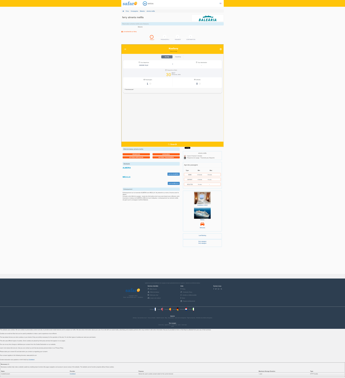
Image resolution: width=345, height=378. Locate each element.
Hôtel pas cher (154, 295)
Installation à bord (202, 205)
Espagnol (167, 309)
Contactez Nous (187, 292)
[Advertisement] (54, 261)
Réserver (136, 154)
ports (172, 326)
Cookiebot (31, 359)
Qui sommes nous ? (132, 297)
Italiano (190, 309)
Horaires (166, 154)
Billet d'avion (153, 289)
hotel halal (184, 324)
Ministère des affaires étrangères (204, 317)
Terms (124, 297)
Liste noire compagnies (180, 317)
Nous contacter (152, 317)
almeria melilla (151, 11)
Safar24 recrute (160, 317)
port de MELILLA (174, 183)
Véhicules (202, 228)
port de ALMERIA (174, 174)
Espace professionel (189, 301)
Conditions (140, 297)
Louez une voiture (155, 298)
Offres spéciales (136, 157)
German (175, 309)
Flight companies (191, 317)
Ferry (127, 11)
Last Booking (202, 235)
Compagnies (134, 11)
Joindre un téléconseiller (189, 295)
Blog (166, 317)
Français (152, 309)
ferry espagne (202, 241)
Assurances (171, 317)
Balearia (142, 11)
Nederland (182, 309)
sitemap (135, 317)
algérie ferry (168, 324)
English (159, 309)
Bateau (202, 220)
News (183, 298)
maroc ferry (161, 324)
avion (179, 324)
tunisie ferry (174, 324)
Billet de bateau (154, 292)
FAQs (183, 289)
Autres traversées (166, 157)
